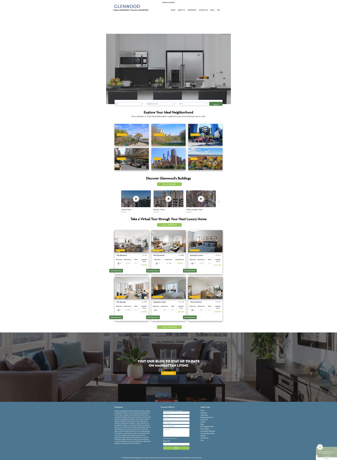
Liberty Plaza (126, 210)
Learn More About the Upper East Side (131, 134)
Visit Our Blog (168, 373)
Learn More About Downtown (169, 158)
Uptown (121, 10)
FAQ (218, 10)
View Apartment (116, 271)
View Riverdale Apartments (205, 160)
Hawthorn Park (159, 302)
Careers (203, 422)
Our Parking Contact (207, 426)
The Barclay (121, 302)
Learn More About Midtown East (132, 158)
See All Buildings (169, 184)
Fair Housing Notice (208, 458)
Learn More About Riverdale (205, 158)
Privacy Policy (205, 428)
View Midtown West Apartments (205, 136)
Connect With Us (167, 407)
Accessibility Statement (208, 431)
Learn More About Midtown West (205, 134)
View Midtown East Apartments (131, 160)
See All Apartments (169, 225)
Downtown (139, 10)
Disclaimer (119, 407)
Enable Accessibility (168, 2)
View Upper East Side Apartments (131, 136)
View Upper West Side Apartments (168, 136)
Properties (192, 10)
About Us (181, 10)
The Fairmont (158, 255)
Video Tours (204, 415)
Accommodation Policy (208, 433)
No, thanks (327, 458)
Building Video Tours (207, 417)
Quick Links (205, 407)
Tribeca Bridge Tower (194, 210)
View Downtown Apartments (168, 160)
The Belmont (121, 255)
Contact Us (203, 10)
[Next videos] (219, 201)
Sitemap (203, 435)
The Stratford (195, 302)
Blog (212, 10)
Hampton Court (196, 255)
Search (216, 105)
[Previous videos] (118, 201)
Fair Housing (204, 438)
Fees (202, 440)
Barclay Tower (159, 210)
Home (173, 10)
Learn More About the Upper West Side (168, 134)
